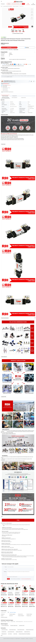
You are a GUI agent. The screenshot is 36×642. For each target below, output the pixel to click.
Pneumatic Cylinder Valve (13, 625)
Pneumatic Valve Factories (29, 629)
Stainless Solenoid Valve (19, 631)
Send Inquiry (9, 47)
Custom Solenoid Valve (11, 631)
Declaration (27, 638)
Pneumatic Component (15, 6)
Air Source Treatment (21, 615)
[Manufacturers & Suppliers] (18, 1)
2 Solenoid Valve (4, 631)
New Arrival (11, 615)
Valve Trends (15, 633)
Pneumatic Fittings (29, 614)
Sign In (2, 91)
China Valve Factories (4, 629)
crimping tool (2, 614)
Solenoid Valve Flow (27, 631)
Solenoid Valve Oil (4, 633)
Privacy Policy (31, 638)
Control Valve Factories (12, 629)
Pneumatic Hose (29, 615)
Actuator (2, 615)
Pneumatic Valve (21, 6)
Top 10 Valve (10, 633)
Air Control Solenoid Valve (5, 625)
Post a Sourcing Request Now (26, 578)
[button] (32, 97)
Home (1, 6)
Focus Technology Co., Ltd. (12, 638)
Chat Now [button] (27, 47)
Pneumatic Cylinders (12, 614)
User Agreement (23, 638)
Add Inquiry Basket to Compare (18, 33)
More (1, 635)
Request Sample (16, 49)
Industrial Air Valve (21, 625)
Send (8, 578)
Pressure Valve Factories (20, 629)
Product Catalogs (13, 612)
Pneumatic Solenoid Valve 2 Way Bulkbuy (24, 633)
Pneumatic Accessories (4, 617)
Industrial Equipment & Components (7, 6)
